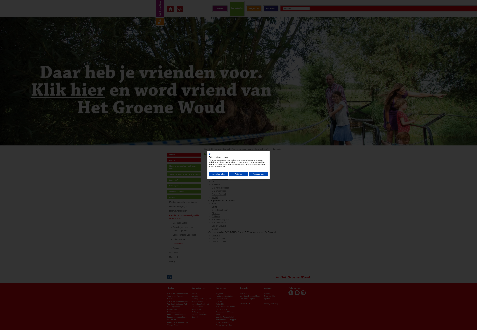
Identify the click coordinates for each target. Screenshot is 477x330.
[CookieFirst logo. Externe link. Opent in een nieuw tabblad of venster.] (210, 154)
